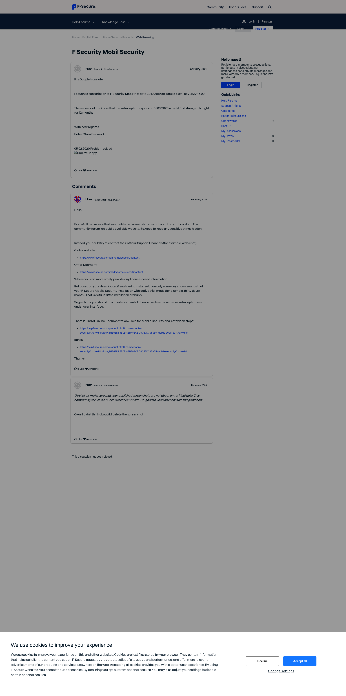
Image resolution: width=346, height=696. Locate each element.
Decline (262, 661)
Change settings (281, 671)
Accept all (300, 661)
